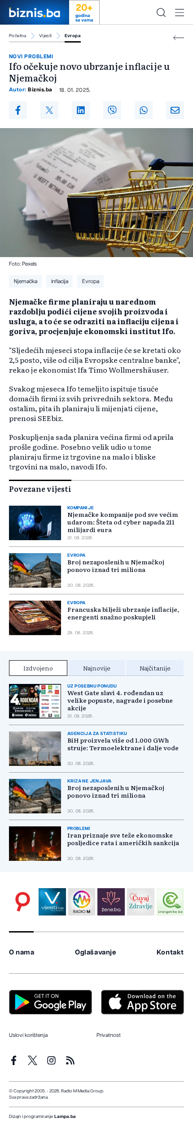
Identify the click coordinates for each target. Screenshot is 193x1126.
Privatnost (108, 1035)
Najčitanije (155, 667)
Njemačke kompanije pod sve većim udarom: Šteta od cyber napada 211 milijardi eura (122, 522)
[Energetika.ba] (170, 901)
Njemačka (25, 281)
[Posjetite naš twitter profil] (32, 1060)
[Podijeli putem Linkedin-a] (81, 110)
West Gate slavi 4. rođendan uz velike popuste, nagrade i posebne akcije (120, 700)
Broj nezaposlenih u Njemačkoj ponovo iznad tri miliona (115, 565)
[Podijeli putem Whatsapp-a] (144, 110)
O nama (22, 952)
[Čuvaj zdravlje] (140, 901)
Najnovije (96, 667)
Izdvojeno (38, 667)
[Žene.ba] (111, 901)
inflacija (59, 281)
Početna (17, 36)
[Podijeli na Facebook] (18, 110)
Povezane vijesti (40, 488)
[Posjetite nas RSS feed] (70, 1060)
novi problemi (31, 56)
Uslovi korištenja (28, 1035)
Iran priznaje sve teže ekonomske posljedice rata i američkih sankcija (123, 839)
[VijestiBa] (52, 901)
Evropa (73, 36)
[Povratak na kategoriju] (178, 37)
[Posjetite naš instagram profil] (51, 1060)
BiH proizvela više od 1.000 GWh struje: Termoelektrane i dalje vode (123, 744)
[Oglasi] (22, 901)
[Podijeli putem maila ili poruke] (175, 110)
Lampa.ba (65, 1116)
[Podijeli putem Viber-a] (112, 110)
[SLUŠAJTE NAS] (82, 901)
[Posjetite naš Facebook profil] (13, 1060)
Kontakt (170, 952)
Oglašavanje (95, 952)
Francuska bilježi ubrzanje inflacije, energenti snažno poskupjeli (123, 613)
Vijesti (45, 36)
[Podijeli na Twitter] (49, 110)
